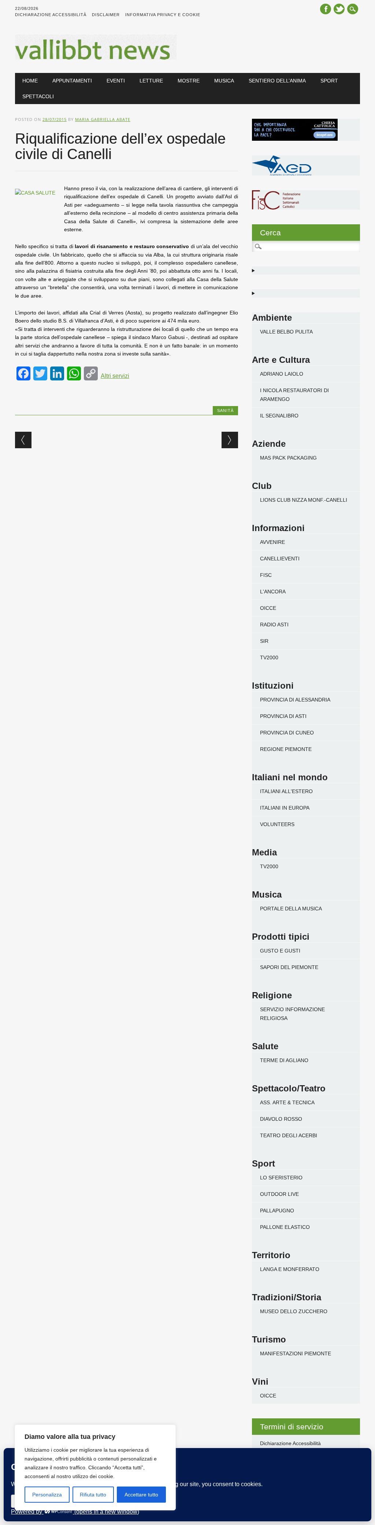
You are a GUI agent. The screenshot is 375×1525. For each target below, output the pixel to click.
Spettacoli (38, 96)
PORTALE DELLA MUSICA (291, 908)
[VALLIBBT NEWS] (96, 58)
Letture (151, 81)
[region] (95, 1467)
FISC (266, 575)
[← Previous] (23, 440)
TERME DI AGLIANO (284, 1060)
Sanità (225, 410)
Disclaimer (106, 14)
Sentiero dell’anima (277, 81)
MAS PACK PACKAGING (288, 458)
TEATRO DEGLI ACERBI (288, 1135)
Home (30, 81)
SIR (264, 641)
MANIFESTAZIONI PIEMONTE (295, 1353)
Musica (224, 81)
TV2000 (269, 657)
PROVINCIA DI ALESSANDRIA (295, 700)
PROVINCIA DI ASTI (283, 716)
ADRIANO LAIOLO (281, 374)
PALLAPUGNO (277, 1210)
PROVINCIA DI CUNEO (287, 733)
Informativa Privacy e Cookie (162, 14)
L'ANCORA (273, 591)
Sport (329, 81)
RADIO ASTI (274, 624)
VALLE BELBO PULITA (286, 332)
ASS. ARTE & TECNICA (287, 1102)
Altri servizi (115, 376)
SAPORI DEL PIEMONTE (289, 967)
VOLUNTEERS (277, 824)
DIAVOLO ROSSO (281, 1119)
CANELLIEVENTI (280, 558)
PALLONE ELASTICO (285, 1227)
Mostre (189, 81)
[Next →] (230, 440)
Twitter (339, 9)
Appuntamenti (72, 81)
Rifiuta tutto (93, 1495)
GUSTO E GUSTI (280, 951)
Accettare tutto (141, 1495)
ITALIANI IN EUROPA (284, 808)
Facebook (325, 9)
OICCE (268, 608)
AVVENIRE (272, 542)
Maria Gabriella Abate (102, 119)
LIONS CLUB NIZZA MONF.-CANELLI (303, 500)
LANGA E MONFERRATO (289, 1269)
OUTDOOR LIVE (279, 1194)
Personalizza (47, 1495)
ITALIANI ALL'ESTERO (286, 791)
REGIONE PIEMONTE (286, 749)
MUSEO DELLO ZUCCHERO (293, 1311)
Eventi (116, 81)
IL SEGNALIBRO (279, 416)
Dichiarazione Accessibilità (50, 14)
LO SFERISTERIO (281, 1177)
